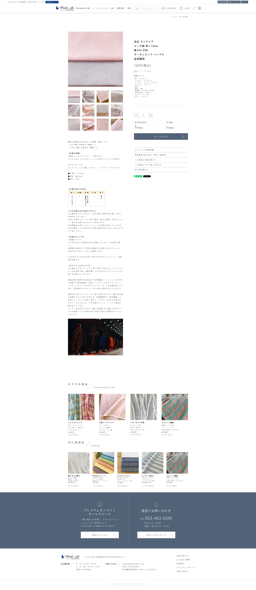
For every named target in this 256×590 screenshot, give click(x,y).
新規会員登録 (222, 2)
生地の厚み (139, 92)
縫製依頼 (121, 8)
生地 (112, 8)
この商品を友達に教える (145, 160)
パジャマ (147, 85)
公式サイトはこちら (234, 2)
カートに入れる (161, 136)
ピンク (145, 96)
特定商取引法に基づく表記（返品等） (151, 155)
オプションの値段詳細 (144, 150)
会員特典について (51, 2)
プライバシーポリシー (186, 567)
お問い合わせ (182, 571)
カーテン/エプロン (151, 83)
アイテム (138, 81)
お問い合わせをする (156, 534)
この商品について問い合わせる (148, 165)
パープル (146, 94)
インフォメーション (100, 8)
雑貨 (129, 8)
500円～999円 (148, 90)
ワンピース (148, 81)
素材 (136, 87)
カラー (137, 94)
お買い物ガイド (183, 556)
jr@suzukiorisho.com (133, 564)
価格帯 (137, 90)
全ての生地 (184, 17)
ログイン (244, 2)
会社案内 (180, 563)
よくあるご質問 (183, 559)
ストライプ (143, 79)
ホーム (174, 17)
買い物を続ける (141, 170)
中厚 (147, 92)
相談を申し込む (100, 534)
